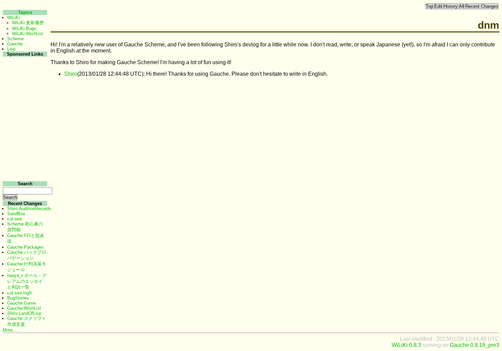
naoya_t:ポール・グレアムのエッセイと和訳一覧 (26, 281)
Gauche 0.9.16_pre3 (474, 345)
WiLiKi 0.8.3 (406, 345)
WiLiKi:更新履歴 (28, 22)
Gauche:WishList (24, 308)
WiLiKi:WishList (27, 33)
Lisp (11, 49)
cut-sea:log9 (19, 292)
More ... (10, 330)
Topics (25, 12)
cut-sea (14, 218)
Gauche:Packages (25, 247)
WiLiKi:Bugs (24, 28)
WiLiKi (13, 17)
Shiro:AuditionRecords (29, 208)
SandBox (16, 213)
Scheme (15, 38)
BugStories (18, 298)
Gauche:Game (21, 303)
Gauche (15, 43)
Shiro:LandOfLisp (24, 313)
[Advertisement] (24, 159)
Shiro (70, 74)
